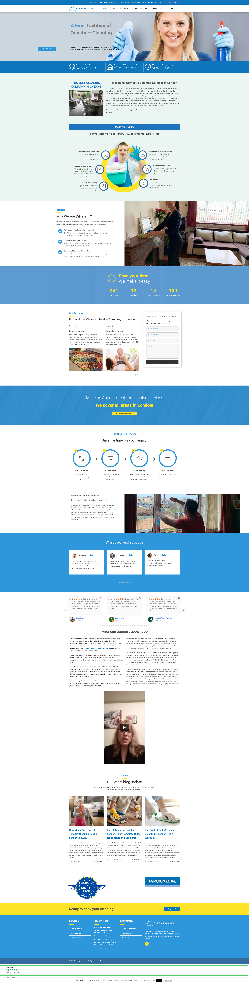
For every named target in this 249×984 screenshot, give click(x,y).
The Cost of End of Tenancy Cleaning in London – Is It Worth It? (160, 834)
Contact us (175, 8)
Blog (155, 8)
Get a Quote (172, 2)
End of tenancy (76, 929)
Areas (163, 8)
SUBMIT (162, 362)
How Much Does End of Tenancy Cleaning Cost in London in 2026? (83, 834)
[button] (160, 2)
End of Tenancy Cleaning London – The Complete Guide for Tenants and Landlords (124, 834)
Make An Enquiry (124, 126)
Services (122, 8)
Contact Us (172, 909)
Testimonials (136, 8)
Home (105, 8)
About (113, 8)
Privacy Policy (127, 933)
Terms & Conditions (129, 929)
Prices (147, 8)
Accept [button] (159, 981)
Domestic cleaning (114, 331)
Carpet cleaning (76, 331)
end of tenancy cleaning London (97, 648)
